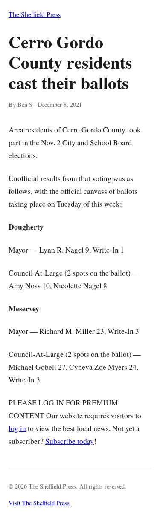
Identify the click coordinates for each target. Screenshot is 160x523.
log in (17, 428)
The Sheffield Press (35, 14)
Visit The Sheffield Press (39, 503)
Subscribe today (69, 441)
